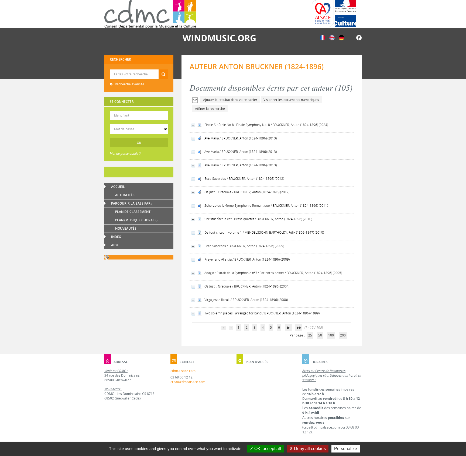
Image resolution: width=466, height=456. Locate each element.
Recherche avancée (129, 84)
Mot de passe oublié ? (125, 153)
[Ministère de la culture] (345, 13)
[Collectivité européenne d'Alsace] (323, 13)
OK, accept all (267, 448)
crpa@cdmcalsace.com (187, 382)
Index (116, 236)
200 (343, 335)
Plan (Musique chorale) (136, 220)
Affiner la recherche (210, 108)
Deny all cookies (309, 448)
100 (331, 335)
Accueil (118, 186)
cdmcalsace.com (183, 371)
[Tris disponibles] (195, 99)
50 (320, 335)
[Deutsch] (341, 37)
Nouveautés (125, 228)
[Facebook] (359, 37)
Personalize (345, 448)
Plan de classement (132, 211)
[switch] (165, 129)
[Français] (322, 37)
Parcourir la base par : (131, 203)
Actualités (125, 195)
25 (310, 335)
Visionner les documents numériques (291, 99)
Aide (115, 245)
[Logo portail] (150, 14)
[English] (332, 37)
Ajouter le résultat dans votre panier (230, 99)
